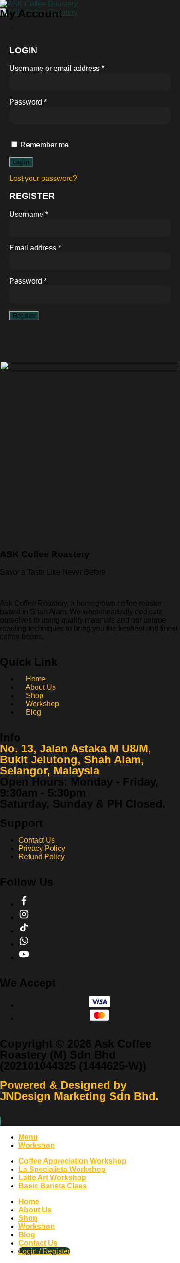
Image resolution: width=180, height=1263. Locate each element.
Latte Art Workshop (52, 1178)
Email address (35, 248)
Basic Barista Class (52, 1186)
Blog (26, 1235)
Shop (27, 1218)
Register (24, 315)
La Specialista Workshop (62, 1169)
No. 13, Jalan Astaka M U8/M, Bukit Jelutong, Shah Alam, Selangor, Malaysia (75, 759)
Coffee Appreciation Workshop (72, 1161)
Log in (21, 162)
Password (28, 102)
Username (28, 214)
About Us (35, 1210)
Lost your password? (43, 178)
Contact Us (38, 1243)
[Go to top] (0, 1121)
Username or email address (56, 68)
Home (28, 1201)
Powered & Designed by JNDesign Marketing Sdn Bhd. (79, 1090)
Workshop (36, 1226)
